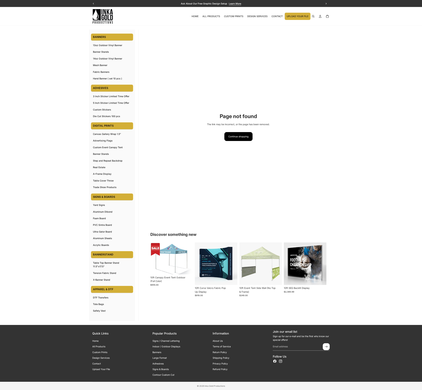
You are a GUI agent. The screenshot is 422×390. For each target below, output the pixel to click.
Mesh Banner (100, 65)
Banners (156, 352)
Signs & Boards (160, 369)
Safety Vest (99, 310)
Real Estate (99, 167)
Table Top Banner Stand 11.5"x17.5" (106, 264)
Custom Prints (99, 352)
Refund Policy (220, 369)
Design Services (101, 357)
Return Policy (220, 352)
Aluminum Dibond (102, 211)
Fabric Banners (101, 71)
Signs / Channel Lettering (166, 340)
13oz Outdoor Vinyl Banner (107, 45)
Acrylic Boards (101, 245)
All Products (98, 346)
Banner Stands (101, 51)
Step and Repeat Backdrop (107, 160)
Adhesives (158, 363)
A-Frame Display (102, 173)
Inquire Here (243, 3)
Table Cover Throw (103, 180)
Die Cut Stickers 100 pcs (106, 116)
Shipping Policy (221, 357)
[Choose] (188, 269)
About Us (218, 340)
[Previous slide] (93, 3)
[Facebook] (275, 361)
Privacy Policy (220, 363)
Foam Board (99, 218)
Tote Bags (98, 304)
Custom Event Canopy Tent (108, 147)
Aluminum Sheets (102, 238)
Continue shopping (238, 136)
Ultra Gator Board (102, 231)
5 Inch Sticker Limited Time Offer (111, 102)
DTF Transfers (100, 297)
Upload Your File (101, 369)
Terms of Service (222, 346)
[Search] (313, 16)
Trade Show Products (105, 187)
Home (95, 340)
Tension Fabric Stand (104, 273)
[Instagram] (281, 361)
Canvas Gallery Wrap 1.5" (107, 134)
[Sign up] (326, 346)
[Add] (232, 280)
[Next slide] (326, 3)
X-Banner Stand (101, 279)
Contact (96, 363)
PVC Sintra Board (102, 224)
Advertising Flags (103, 140)
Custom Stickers (102, 109)
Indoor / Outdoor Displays (166, 346)
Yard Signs (99, 205)
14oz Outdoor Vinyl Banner (107, 58)
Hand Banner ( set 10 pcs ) (107, 78)
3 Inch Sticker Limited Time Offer (111, 96)
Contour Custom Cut (163, 374)
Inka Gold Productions (215, 386)
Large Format (159, 357)
